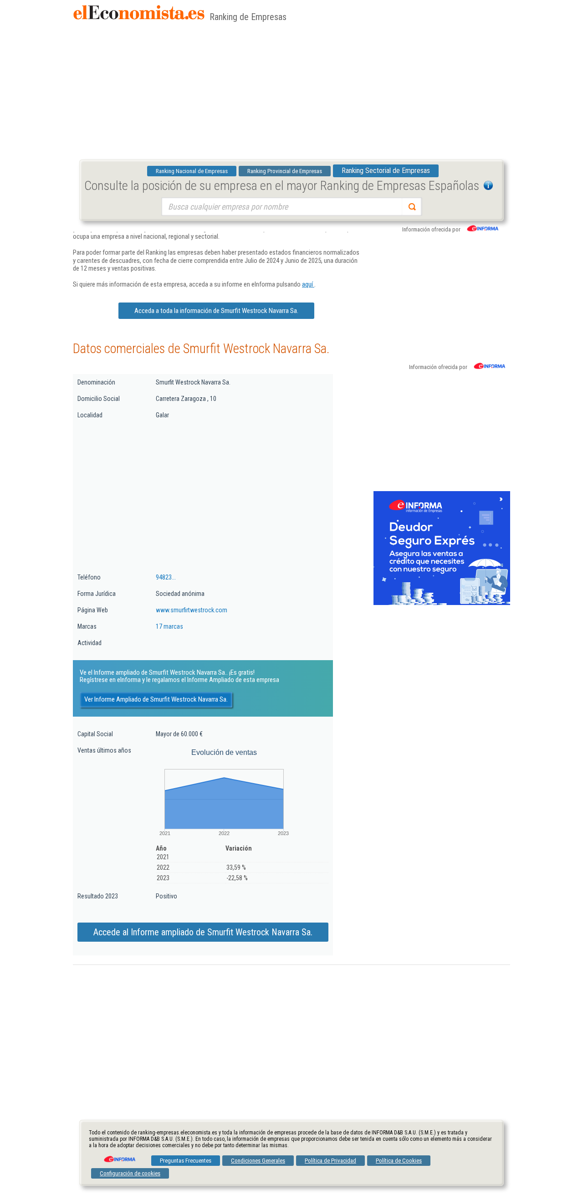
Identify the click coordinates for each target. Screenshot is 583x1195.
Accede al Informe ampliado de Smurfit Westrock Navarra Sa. (202, 932)
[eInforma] (119, 1156)
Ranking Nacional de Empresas (192, 171)
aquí (308, 284)
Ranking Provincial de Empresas (284, 171)
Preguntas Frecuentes (185, 1160)
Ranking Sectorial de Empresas (386, 170)
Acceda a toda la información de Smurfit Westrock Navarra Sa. (216, 311)
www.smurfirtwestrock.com (191, 610)
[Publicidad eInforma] (441, 603)
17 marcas (169, 626)
